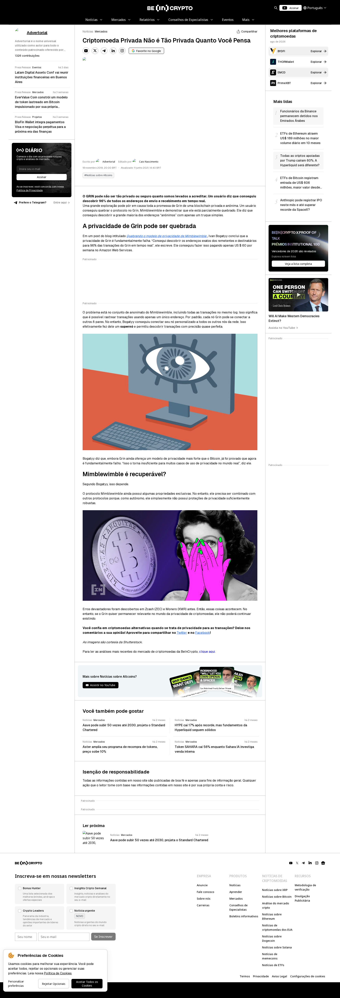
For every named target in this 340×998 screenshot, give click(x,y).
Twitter (182, 633)
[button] (39, 894)
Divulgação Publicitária (302, 898)
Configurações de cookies (307, 976)
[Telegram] (104, 50)
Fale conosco (205, 892)
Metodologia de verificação (305, 887)
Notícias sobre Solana (277, 947)
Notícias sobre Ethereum (272, 916)
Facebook (202, 633)
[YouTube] (86, 50)
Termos (245, 976)
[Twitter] (95, 50)
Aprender (235, 892)
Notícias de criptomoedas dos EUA (277, 927)
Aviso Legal (279, 976)
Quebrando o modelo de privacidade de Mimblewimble (167, 236)
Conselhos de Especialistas (238, 907)
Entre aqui (60, 202)
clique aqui (207, 652)
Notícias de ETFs (273, 965)
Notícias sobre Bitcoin (277, 896)
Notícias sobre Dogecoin (272, 938)
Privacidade (261, 976)
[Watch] (298, 294)
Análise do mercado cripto (275, 905)
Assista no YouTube (282, 328)
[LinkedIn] (113, 50)
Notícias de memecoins (269, 956)
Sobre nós (203, 898)
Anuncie (202, 885)
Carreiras (203, 905)
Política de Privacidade (30, 190)
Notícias (88, 31)
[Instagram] (122, 50)
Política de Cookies (58, 973)
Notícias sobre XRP (274, 890)
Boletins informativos (243, 916)
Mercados (101, 31)
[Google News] (323, 863)
